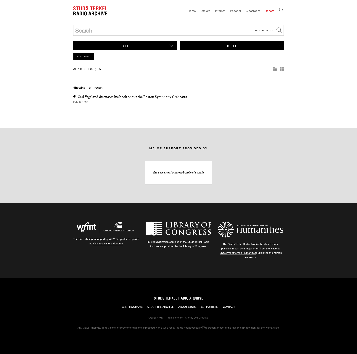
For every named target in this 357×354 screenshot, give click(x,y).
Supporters (209, 306)
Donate (269, 10)
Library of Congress (194, 246)
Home (192, 10)
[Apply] (279, 30)
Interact (220, 10)
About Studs (187, 306)
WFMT (113, 239)
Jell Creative (201, 317)
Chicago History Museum (108, 243)
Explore (205, 10)
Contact (229, 306)
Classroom (253, 10)
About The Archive (160, 306)
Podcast (235, 10)
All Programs (132, 306)
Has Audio (84, 56)
